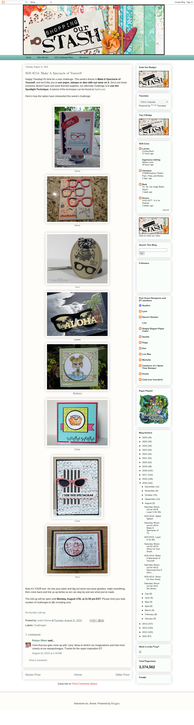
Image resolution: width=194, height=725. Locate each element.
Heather (146, 305)
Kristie (145, 374)
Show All (166, 210)
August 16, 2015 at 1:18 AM (47, 653)
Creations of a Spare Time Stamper (152, 366)
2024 (145, 446)
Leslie (77, 521)
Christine (147, 170)
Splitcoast (99, 89)
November (150, 491)
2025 (145, 441)
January (149, 618)
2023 (145, 450)
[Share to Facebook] (99, 620)
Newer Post (32, 674)
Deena (77, 225)
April (147, 606)
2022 (145, 454)
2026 (145, 437)
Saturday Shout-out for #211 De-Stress (152, 586)
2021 (145, 458)
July (147, 593)
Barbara (77, 393)
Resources (84, 57)
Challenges (40, 625)
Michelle (146, 360)
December (150, 486)
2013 (145, 628)
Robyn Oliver (39, 640)
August (148, 503)
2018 (145, 470)
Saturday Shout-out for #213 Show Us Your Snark (152, 548)
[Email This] (91, 620)
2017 (145, 475)
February (149, 614)
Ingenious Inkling (151, 160)
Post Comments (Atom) (84, 683)
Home (28, 57)
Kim (144, 348)
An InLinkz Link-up (35, 612)
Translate (161, 105)
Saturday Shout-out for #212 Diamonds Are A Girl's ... (153, 569)
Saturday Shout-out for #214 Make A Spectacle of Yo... (152, 528)
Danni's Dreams (150, 317)
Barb (144, 184)
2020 (145, 462)
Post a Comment (38, 660)
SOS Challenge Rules (63, 57)
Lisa (144, 323)
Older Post (122, 674)
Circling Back (148, 151)
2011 (144, 636)
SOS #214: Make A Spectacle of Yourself (152, 558)
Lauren (77, 339)
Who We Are (42, 57)
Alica (77, 577)
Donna (77, 171)
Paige (145, 342)
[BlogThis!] (93, 620)
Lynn (144, 311)
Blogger (115, 703)
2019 (145, 466)
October (149, 495)
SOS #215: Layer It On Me (152, 538)
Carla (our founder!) (152, 379)
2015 (145, 483)
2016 (145, 479)
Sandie (145, 337)
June (147, 598)
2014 (145, 624)
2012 (145, 632)
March (148, 610)
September (150, 499)
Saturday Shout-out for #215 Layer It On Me (152, 509)
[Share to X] (96, 620)
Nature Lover (147, 162)
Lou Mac (146, 354)
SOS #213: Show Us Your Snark (152, 577)
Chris (77, 449)
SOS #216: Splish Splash (152, 517)
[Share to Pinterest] (102, 620)
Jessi (77, 287)
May (147, 602)
